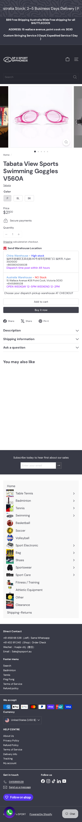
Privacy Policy (11, 740)
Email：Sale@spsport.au (17, 651)
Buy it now (41, 310)
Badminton (9, 670)
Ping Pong (8, 679)
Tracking (8, 758)
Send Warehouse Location (25, 248)
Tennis (6, 675)
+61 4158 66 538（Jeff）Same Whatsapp (26, 637)
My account (9, 763)
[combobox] (41, 77)
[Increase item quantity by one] (19, 234)
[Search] (75, 77)
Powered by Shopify (41, 814)
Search (7, 665)
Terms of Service (12, 684)
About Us (8, 736)
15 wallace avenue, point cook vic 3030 (41, 29)
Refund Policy (10, 745)
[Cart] (67, 59)
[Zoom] (66, 142)
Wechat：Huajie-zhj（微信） (19, 647)
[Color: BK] (21, 418)
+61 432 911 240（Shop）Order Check (24, 642)
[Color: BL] (14, 418)
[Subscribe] (59, 465)
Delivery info (10, 754)
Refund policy (10, 688)
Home (6, 155)
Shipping (7, 241)
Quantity (8, 227)
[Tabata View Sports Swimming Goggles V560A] (27, 404)
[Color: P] (7, 418)
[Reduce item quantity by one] (6, 234)
